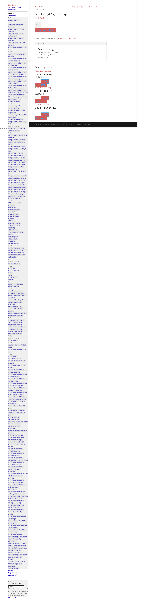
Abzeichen (45, 7)
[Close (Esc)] (6, 128)
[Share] (4, 128)
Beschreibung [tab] (41, 44)
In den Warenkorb (45, 30)
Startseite (38, 7)
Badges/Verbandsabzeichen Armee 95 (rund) (64, 7)
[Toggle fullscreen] (3, 128)
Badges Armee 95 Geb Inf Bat (88, 7)
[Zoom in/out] (1, 128)
